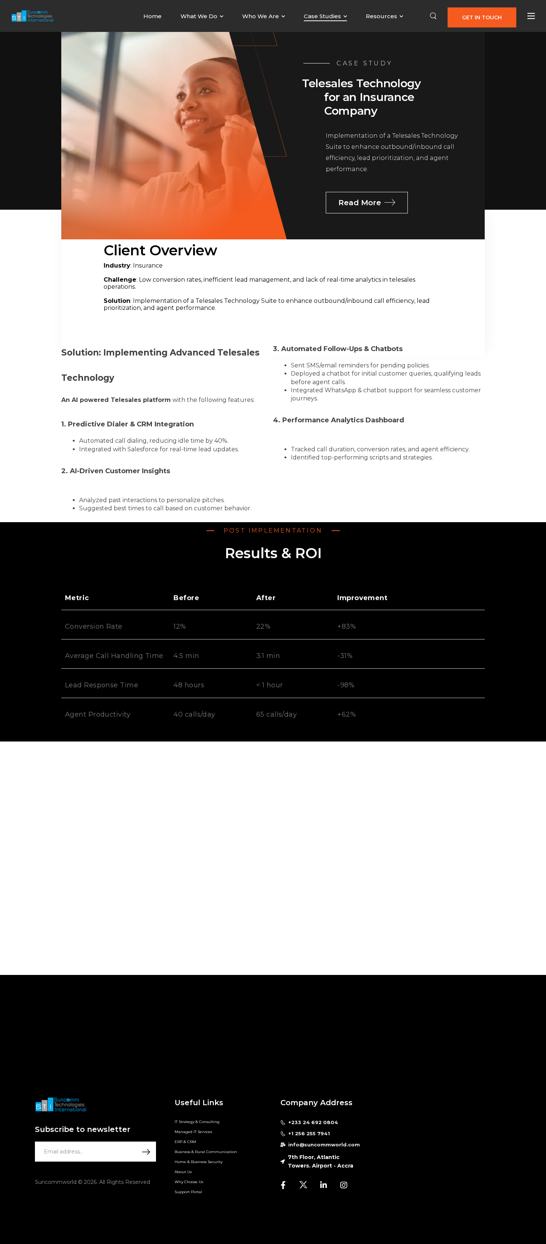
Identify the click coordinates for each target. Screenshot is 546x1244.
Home (152, 16)
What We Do (199, 16)
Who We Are (260, 16)
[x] (303, 1185)
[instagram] (343, 1185)
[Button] (531, 16)
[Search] (433, 16)
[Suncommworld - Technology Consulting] (32, 16)
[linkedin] (323, 1185)
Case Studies (322, 16)
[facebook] (283, 1185)
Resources (381, 16)
